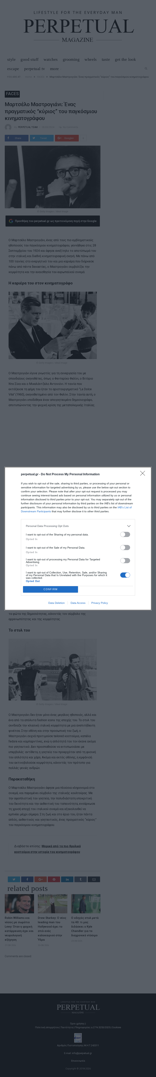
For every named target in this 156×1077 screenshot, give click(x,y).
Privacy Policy (99, 602)
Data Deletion (56, 602)
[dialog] (78, 538)
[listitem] (78, 526)
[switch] (125, 534)
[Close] (143, 474)
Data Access (78, 602)
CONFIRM (51, 589)
